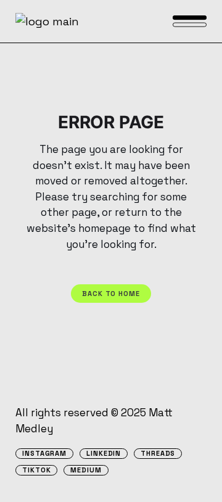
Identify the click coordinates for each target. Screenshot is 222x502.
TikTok (36, 470)
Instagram (44, 453)
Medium (85, 470)
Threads (158, 453)
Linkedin (103, 453)
